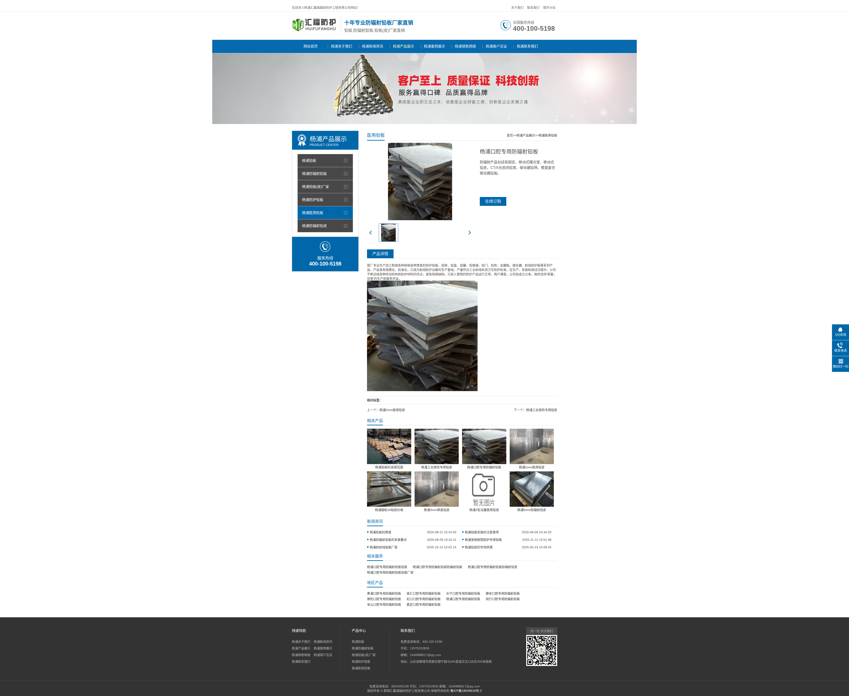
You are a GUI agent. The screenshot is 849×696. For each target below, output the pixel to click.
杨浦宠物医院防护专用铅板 (483, 539)
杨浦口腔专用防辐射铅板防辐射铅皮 (492, 567)
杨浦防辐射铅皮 (314, 226)
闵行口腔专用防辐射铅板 (503, 599)
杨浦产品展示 (403, 46)
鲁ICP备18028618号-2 (466, 690)
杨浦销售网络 (465, 46)
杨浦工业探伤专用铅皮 (541, 410)
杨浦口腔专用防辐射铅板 (463, 599)
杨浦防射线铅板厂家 (384, 547)
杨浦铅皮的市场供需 (479, 547)
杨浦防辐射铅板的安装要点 (388, 539)
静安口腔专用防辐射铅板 (503, 593)
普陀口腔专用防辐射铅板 (384, 599)
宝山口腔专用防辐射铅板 (384, 604)
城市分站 (549, 7)
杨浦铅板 (309, 161)
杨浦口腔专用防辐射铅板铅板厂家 (390, 572)
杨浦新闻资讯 (372, 46)
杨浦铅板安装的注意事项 (482, 532)
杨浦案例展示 (434, 46)
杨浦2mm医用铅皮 (392, 410)
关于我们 (517, 7)
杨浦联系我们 (527, 46)
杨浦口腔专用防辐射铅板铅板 (387, 567)
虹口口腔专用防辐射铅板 (424, 599)
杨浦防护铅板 (312, 200)
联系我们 (533, 7)
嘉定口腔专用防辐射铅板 (424, 604)
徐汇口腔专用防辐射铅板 (424, 593)
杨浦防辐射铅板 (314, 174)
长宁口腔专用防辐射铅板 (463, 593)
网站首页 (311, 46)
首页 (510, 135)
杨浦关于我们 (341, 46)
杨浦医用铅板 (312, 213)
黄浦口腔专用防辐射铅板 (384, 593)
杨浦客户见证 (496, 46)
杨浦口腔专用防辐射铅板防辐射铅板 (437, 567)
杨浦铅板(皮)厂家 (315, 187)
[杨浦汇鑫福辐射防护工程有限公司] (315, 31)
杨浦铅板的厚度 (380, 532)
